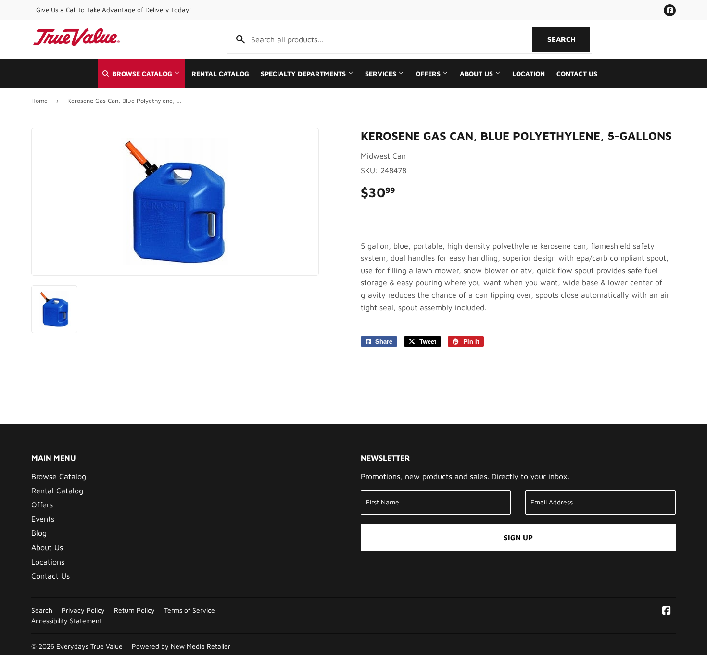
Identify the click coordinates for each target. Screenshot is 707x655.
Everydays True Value (89, 646)
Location (528, 73)
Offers (429, 73)
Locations (47, 561)
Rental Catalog (220, 73)
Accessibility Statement (66, 621)
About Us (477, 73)
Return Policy (134, 610)
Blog (39, 533)
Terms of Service (189, 610)
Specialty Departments (304, 73)
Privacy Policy (83, 610)
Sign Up (518, 537)
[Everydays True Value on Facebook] (666, 611)
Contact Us (576, 73)
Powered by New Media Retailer (181, 646)
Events (42, 519)
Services (381, 73)
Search (568, 39)
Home (39, 100)
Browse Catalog (142, 73)
